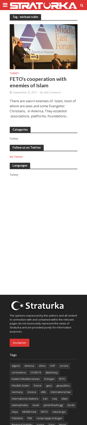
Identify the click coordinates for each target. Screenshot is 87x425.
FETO (62, 379)
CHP (52, 366)
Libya (15, 412)
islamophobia (20, 405)
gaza (49, 385)
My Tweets (16, 156)
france (37, 385)
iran (45, 398)
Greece (31, 392)
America (29, 366)
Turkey (14, 73)
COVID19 (36, 372)
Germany (17, 392)
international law (61, 392)
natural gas (59, 412)
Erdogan (49, 379)
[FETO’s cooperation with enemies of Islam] (43, 46)
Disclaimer (19, 343)
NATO (44, 412)
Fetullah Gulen (20, 385)
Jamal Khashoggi (53, 405)
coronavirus (19, 372)
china (42, 366)
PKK (30, 418)
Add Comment (52, 92)
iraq (54, 398)
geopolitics (62, 385)
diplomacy (52, 372)
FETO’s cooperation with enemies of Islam (38, 82)
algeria (16, 366)
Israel (36, 405)
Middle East (29, 412)
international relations (25, 398)
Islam (65, 398)
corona (64, 366)
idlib (43, 392)
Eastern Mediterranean (26, 379)
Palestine (17, 418)
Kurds (71, 405)
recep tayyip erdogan (49, 418)
